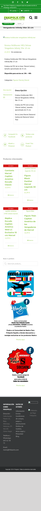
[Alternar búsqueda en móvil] (31, 17)
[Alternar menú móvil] (36, 17)
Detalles (11, 195)
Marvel (26, 80)
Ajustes (19, 23)
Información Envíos (20, 412)
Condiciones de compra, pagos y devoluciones (20, 420)
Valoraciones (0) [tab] (7, 96)
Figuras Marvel (18, 80)
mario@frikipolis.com (11, 450)
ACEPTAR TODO (8, 23)
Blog (17, 436)
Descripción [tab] (7, 90)
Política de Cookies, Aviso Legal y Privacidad (20, 430)
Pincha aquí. (20, 339)
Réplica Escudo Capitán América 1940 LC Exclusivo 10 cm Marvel (11, 227)
